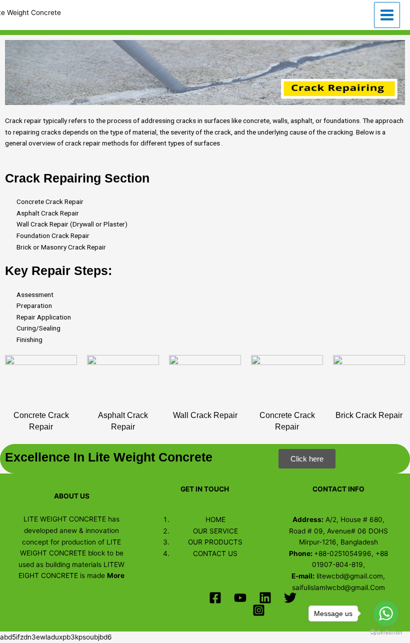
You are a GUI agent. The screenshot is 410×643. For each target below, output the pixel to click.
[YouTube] (240, 598)
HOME (216, 520)
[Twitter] (290, 598)
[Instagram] (258, 610)
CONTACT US (215, 554)
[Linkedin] (265, 598)
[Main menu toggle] (387, 15)
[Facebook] (215, 598)
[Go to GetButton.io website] (386, 633)
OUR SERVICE (215, 531)
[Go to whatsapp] (386, 613)
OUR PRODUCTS (215, 542)
